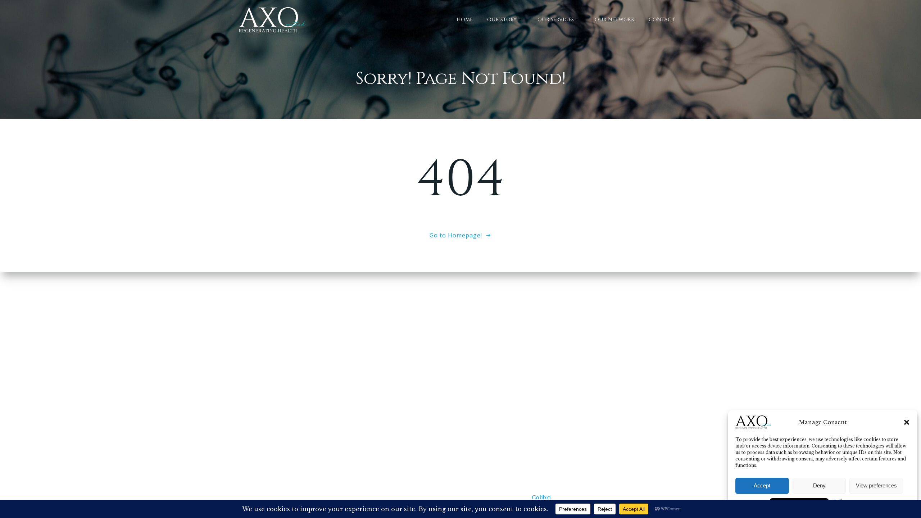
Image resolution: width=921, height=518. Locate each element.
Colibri (541, 497)
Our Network (614, 19)
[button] (906, 422)
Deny (819, 485)
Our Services (555, 19)
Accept (762, 485)
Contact (662, 19)
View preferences (876, 485)
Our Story (502, 19)
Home (465, 19)
